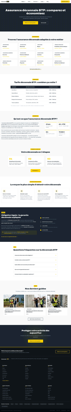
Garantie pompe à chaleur (6, 397)
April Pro (49, 390)
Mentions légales (52, 410)
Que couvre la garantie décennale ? (22, 269)
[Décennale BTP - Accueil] (5, 1)
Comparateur (27, 393)
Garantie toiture (5, 391)
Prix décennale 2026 (28, 388)
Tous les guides (5, 388)
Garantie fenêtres (5, 395)
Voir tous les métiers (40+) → (35, 69)
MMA (49, 391)
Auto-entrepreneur (28, 395)
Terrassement (4, 373)
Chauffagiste (50, 369)
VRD (3, 378)
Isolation (49, 375)
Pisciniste (49, 373)
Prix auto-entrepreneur (29, 390)
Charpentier (4, 371)
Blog (47, 1)
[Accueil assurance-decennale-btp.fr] (5, 359)
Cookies (68, 410)
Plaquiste (26, 375)
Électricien (27, 369)
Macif (49, 395)
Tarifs (29, 1)
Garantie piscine (5, 393)
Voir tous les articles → (35, 319)
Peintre (26, 371)
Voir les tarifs (43, 22)
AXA (48, 393)
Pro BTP (49, 388)
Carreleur (27, 373)
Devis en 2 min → (65, 1)
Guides (42, 1)
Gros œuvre (4, 375)
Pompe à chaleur (51, 371)
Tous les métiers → (5, 380)
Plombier (26, 368)
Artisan (26, 397)
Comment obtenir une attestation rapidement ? (24, 274)
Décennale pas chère (29, 391)
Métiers (23, 1)
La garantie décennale (6, 390)
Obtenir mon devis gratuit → (30, 22)
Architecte (49, 378)
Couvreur (4, 369)
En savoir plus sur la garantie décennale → (9, 236)
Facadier (26, 378)
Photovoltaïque (50, 368)
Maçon (3, 368)
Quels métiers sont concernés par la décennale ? (25, 264)
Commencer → (35, 170)
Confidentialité (63, 410)
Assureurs (35, 1)
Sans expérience (4, 406)
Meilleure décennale (51, 397)
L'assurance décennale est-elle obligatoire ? (24, 255)
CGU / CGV (58, 410)
